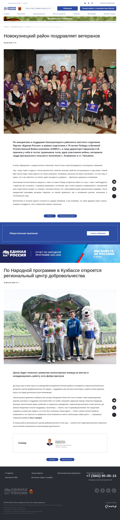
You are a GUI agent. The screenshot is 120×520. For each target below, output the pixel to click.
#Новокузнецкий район (67, 216)
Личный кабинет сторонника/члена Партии (98, 8)
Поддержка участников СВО (60, 19)
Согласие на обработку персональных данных (19, 513)
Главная (6, 26)
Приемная (76, 14)
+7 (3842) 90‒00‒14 (101, 476)
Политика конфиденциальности (14, 509)
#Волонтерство (67, 459)
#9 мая (50, 216)
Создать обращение (97, 233)
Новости (28, 26)
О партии (6, 14)
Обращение (67, 8)
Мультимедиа (92, 14)
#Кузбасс (52, 459)
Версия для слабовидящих (107, 3)
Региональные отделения (69, 473)
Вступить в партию (109, 14)
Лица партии (21, 14)
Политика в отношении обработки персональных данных (23, 511)
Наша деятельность (39, 14)
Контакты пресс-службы (42, 477)
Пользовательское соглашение (14, 507)
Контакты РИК (11, 477)
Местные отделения (59, 14)
